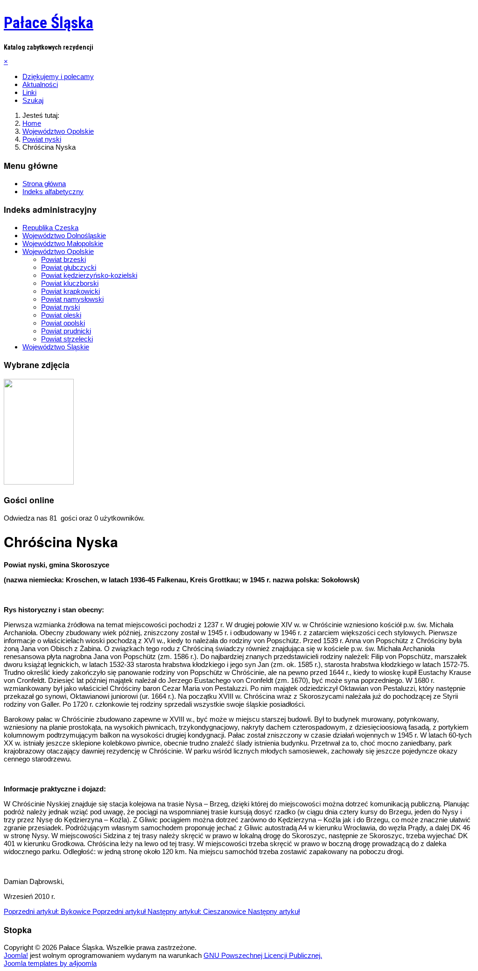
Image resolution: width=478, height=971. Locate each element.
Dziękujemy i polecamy (58, 76)
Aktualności (40, 84)
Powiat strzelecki (67, 339)
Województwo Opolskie (58, 251)
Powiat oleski (61, 315)
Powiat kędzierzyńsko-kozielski (89, 275)
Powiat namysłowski (72, 299)
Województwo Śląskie (55, 347)
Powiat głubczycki (68, 267)
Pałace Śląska (48, 22)
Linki (29, 92)
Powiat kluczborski (69, 283)
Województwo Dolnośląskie (64, 235)
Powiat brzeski (63, 259)
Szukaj (32, 100)
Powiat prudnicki (66, 331)
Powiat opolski (63, 323)
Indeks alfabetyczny (53, 192)
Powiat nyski (60, 307)
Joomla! (16, 955)
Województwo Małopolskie (62, 243)
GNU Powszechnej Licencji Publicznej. (263, 955)
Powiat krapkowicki (70, 291)
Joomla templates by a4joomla (50, 963)
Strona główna (44, 184)
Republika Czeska (50, 228)
